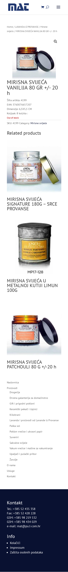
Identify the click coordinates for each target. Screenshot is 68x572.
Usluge (11, 470)
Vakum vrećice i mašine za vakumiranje (31, 448)
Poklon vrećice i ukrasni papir (26, 431)
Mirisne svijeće (38, 123)
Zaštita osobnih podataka (26, 552)
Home (10, 26)
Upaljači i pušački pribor (23, 454)
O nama (11, 465)
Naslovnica (13, 382)
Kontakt (11, 476)
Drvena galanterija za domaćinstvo (29, 398)
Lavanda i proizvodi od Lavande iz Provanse (34, 420)
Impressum (17, 548)
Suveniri (14, 437)
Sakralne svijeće (18, 442)
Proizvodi (12, 388)
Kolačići (15, 543)
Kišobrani (15, 414)
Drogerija (15, 392)
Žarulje (13, 459)
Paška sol (15, 426)
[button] (55, 41)
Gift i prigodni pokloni (22, 403)
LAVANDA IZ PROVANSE (26, 26)
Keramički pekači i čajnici (23, 409)
